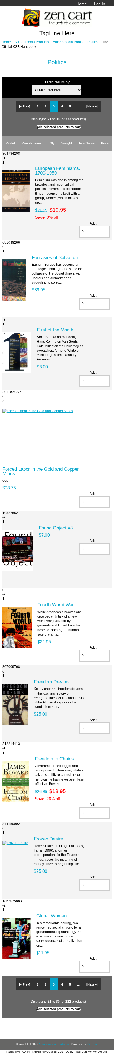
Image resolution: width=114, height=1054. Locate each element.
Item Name (86, 143)
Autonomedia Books (68, 42)
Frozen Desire (48, 839)
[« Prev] (24, 106)
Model (10, 143)
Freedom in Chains (54, 758)
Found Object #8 (56, 528)
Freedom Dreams (52, 681)
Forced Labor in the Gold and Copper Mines (40, 471)
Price (105, 143)
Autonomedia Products (32, 42)
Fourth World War (55, 604)
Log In (99, 4)
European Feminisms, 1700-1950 (57, 170)
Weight (66, 143)
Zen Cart (93, 1043)
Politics (92, 42)
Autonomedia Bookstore (54, 1043)
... (78, 106)
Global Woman (51, 915)
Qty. (52, 143)
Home (81, 4)
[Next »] (92, 106)
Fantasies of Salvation (55, 257)
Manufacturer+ (32, 143)
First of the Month (55, 330)
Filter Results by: (57, 82)
